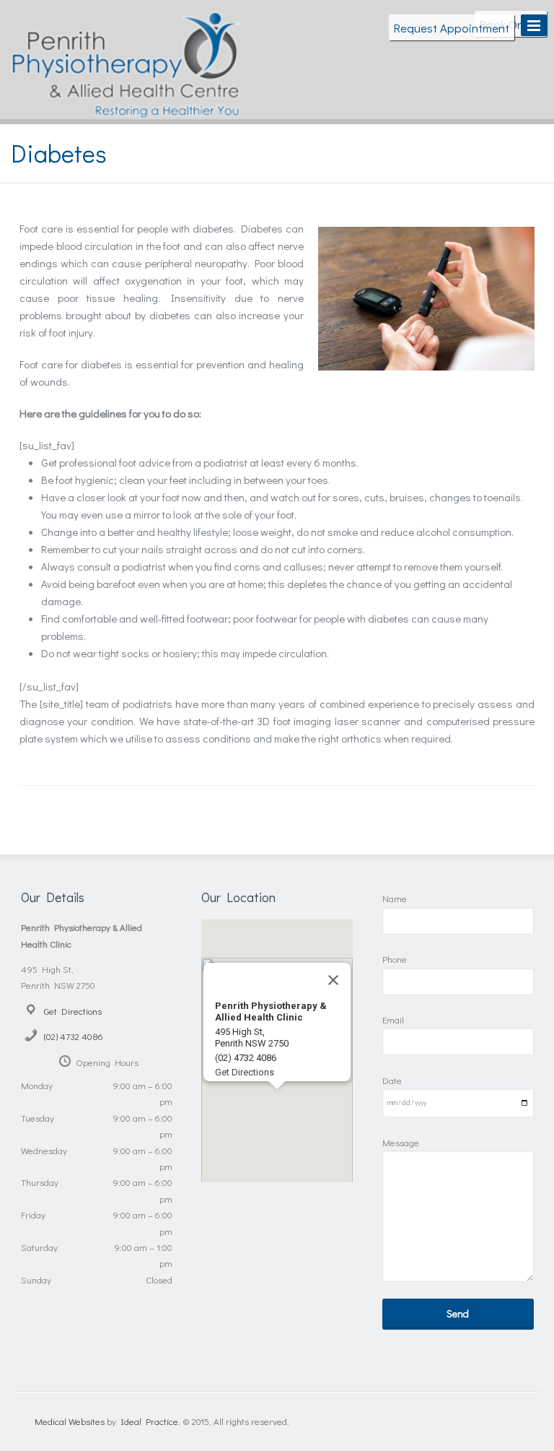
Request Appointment (451, 27)
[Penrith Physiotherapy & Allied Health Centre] (125, 108)
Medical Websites (70, 1421)
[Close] (333, 980)
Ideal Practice (149, 1421)
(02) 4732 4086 (73, 1036)
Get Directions (73, 1011)
